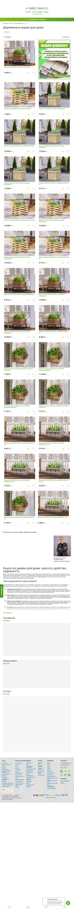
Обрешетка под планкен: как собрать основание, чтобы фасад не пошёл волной (25, 847)
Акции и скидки (18, 762)
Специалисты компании (7, 783)
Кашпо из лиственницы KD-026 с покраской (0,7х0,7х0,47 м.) (19, 220)
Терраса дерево (29, 775)
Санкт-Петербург (65, 781)
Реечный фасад (29, 770)
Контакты (4, 775)
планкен (59, 596)
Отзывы (49, 767)
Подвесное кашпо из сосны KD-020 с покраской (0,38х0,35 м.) (19, 518)
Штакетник (28, 786)
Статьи (48, 766)
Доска (16, 771)
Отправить (46, 555)
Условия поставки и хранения (6, 772)
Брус (16, 766)
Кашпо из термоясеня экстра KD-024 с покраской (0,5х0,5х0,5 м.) (51, 295)
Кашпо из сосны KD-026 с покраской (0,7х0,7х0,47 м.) (17, 108)
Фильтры (8, 37)
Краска (16, 777)
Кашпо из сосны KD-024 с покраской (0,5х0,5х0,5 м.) (17, 67)
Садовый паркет (29, 772)
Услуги (48, 764)
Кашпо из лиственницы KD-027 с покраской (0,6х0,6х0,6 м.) (19, 145)
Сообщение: (6, 547)
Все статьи (6, 694)
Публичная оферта (6, 773)
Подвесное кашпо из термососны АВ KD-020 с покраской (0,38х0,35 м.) (53, 406)
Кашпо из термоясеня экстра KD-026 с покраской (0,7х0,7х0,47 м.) (51, 220)
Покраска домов (40, 773)
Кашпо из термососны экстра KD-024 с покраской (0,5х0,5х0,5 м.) (17, 332)
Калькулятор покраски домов (52, 781)
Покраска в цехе (40, 763)
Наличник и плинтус (19, 782)
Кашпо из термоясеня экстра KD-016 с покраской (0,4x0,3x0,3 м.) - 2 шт (51, 443)
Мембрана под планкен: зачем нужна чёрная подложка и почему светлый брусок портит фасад (29, 743)
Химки (62, 783)
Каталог (49, 762)
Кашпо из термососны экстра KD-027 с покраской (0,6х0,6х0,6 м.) (17, 183)
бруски (64, 596)
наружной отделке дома (24, 586)
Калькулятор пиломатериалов (51, 786)
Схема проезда (63, 767)
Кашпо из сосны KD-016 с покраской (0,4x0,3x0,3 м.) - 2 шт (52, 517)
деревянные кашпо (41, 575)
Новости (49, 769)
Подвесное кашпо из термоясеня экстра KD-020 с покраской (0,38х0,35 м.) (51, 369)
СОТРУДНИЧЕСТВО (37, 14)
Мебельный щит (19, 781)
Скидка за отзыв (50, 772)
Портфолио (4, 777)
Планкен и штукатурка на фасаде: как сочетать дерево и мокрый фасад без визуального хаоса (29, 900)
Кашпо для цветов (19, 776)
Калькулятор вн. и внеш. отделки (52, 778)
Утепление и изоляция (29, 779)
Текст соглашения (10, 557)
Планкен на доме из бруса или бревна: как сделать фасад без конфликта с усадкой (26, 795)
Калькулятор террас (51, 788)
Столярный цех (41, 770)
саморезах (28, 592)
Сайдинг (28, 773)
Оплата (3, 766)
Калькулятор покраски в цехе (52, 784)
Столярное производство (7, 784)
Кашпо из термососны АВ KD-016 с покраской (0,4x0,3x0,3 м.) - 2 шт (53, 480)
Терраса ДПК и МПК (30, 777)
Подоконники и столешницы (29, 767)
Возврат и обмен (5, 769)
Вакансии (4, 781)
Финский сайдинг (30, 784)
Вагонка (17, 767)
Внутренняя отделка (40, 769)
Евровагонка (18, 769)
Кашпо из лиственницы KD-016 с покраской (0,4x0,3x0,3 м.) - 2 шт (19, 443)
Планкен (17, 787)
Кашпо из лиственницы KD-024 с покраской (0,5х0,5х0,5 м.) (19, 294)
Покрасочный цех (6, 786)
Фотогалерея (50, 774)
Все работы (6, 620)
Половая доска (29, 762)
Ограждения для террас (19, 785)
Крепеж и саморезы (19, 779)
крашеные (6, 32)
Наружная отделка (40, 766)
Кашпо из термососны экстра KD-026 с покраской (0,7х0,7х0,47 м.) (17, 258)
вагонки (13, 586)
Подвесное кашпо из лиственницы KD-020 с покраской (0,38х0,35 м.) (18, 369)
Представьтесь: (7, 536)
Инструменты (18, 774)
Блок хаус (17, 764)
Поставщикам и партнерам (5, 779)
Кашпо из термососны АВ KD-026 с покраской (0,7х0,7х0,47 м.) (54, 258)
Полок (27, 764)
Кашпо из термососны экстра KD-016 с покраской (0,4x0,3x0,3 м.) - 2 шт (17, 480)
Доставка (4, 767)
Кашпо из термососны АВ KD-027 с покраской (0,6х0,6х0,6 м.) (53, 183)
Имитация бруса (19, 772)
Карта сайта (49, 771)
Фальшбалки (29, 781)
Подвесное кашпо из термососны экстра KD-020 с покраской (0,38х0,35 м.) (17, 406)
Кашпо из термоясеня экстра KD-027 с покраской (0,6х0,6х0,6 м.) (51, 146)
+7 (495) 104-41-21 (37, 8)
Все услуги (6, 663)
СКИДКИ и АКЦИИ (51, 776)
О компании (4, 762)
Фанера (27, 783)
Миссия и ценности (6, 764)
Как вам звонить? (8, 541)
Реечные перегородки (31, 768)
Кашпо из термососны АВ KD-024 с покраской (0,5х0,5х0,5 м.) (53, 332)
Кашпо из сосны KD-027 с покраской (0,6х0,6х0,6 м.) (52, 108)
